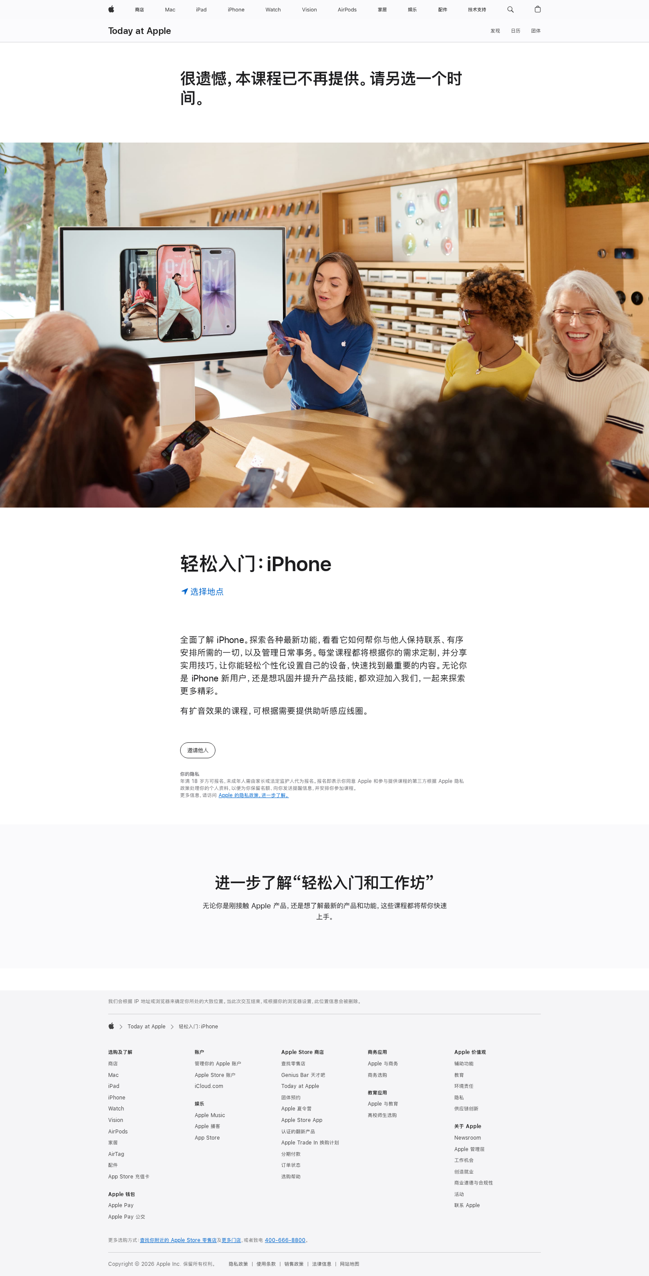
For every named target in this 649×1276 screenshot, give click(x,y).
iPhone (116, 1097)
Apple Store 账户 (215, 1075)
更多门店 (231, 1240)
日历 (516, 31)
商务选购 (377, 1075)
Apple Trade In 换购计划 (310, 1142)
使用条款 (266, 1264)
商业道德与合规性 (473, 1183)
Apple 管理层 (469, 1149)
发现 (495, 31)
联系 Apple (467, 1205)
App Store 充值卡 (129, 1176)
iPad (113, 1086)
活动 (459, 1194)
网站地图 (349, 1264)
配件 (113, 1165)
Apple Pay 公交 (126, 1217)
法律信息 (322, 1264)
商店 (113, 1063)
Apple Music (210, 1115)
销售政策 (294, 1264)
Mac (113, 1075)
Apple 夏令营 (296, 1108)
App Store (207, 1137)
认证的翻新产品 (298, 1131)
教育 (459, 1075)
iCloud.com (209, 1086)
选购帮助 (291, 1176)
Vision (115, 1120)
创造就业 (464, 1171)
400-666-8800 (285, 1240)
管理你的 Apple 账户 (218, 1063)
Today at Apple (139, 30)
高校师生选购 (382, 1115)
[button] (510, 9)
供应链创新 (466, 1108)
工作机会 (464, 1160)
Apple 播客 (207, 1126)
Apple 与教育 (383, 1104)
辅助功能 (464, 1063)
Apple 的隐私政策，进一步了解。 (254, 795)
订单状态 (291, 1165)
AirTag (116, 1154)
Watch (116, 1108)
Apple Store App (301, 1120)
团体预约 (291, 1097)
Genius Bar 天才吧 (303, 1075)
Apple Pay (121, 1205)
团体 (536, 31)
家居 (113, 1142)
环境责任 (464, 1086)
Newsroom (467, 1137)
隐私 (459, 1097)
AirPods (118, 1131)
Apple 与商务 (383, 1063)
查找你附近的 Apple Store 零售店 (178, 1240)
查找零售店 (293, 1063)
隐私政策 (238, 1264)
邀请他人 (197, 750)
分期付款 (291, 1154)
